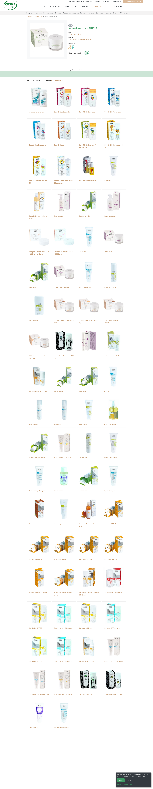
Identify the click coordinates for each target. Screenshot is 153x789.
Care (70, 25)
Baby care (99, 13)
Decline (129, 780)
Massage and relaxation (71, 13)
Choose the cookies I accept (124, 784)
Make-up (91, 13)
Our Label (86, 7)
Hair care (58, 13)
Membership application (133, 1)
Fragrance (108, 13)
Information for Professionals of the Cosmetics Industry (89, 1)
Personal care (48, 13)
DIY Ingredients (125, 13)
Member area (117, 1)
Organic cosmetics (52, 7)
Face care (38, 13)
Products (99, 7)
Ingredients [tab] (72, 70)
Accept (121, 780)
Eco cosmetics (57, 80)
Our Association (116, 7)
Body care (29, 13)
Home (30, 16)
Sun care (83, 13)
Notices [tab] (81, 70)
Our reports (70, 7)
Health (115, 13)
